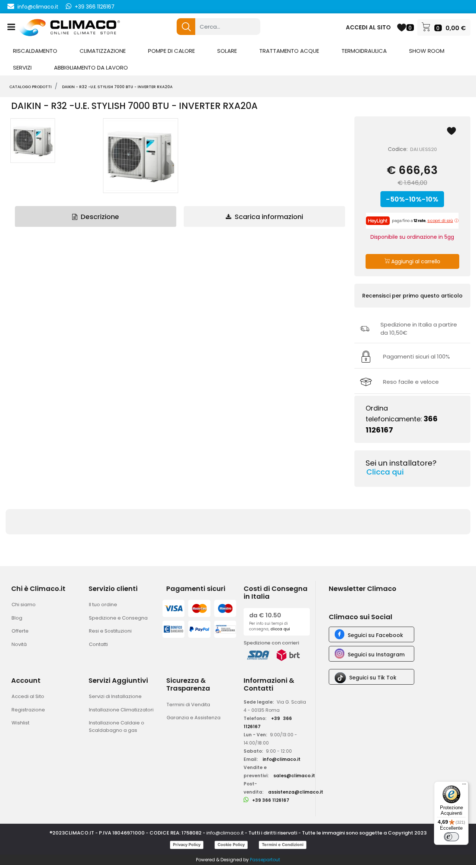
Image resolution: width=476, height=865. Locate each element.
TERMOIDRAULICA (364, 51)
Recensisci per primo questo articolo (412, 295)
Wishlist (20, 722)
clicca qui (280, 629)
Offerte (20, 630)
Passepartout (265, 859)
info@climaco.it (37, 6)
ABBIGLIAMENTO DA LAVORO (91, 67)
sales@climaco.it (294, 775)
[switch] (451, 836)
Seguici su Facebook (375, 635)
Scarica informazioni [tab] (268, 216)
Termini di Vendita (188, 704)
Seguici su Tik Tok (372, 677)
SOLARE (227, 51)
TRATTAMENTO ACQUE (289, 51)
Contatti (98, 644)
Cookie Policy (231, 844)
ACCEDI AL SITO (368, 27)
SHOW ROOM (426, 51)
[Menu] (464, 785)
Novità (19, 644)
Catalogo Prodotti (30, 87)
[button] (186, 26)
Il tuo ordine (103, 604)
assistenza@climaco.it (295, 792)
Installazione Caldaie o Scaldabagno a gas (116, 726)
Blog (17, 617)
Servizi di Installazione (115, 696)
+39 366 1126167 (95, 6)
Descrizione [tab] (99, 216)
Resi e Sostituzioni (110, 630)
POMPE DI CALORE (171, 51)
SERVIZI (22, 67)
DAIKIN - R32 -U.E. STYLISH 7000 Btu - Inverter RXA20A (117, 87)
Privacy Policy (186, 844)
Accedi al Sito (28, 696)
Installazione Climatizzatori (121, 709)
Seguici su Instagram (376, 654)
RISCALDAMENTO (35, 51)
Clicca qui (385, 472)
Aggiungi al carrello (415, 261)
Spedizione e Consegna (118, 617)
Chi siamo (24, 604)
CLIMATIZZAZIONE (103, 51)
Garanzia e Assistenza (194, 717)
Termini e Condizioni (282, 844)
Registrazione (28, 709)
